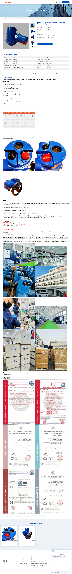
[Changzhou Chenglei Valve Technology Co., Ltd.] (7, 2)
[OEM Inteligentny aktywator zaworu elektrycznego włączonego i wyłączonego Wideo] (16, 35)
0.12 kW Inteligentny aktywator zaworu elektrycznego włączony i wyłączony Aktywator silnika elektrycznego (27, 542)
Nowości (43, 2)
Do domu (27, 2)
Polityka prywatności (6, 572)
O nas (31, 2)
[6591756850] (4, 561)
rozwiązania (38, 2)
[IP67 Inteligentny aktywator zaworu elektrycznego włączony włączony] (9, 533)
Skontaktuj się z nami (49, 2)
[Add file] (52, 572)
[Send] (69, 572)
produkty (34, 2)
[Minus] (69, 551)
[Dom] (8, 556)
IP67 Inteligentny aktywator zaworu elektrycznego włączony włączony (9, 542)
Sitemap (11, 572)
